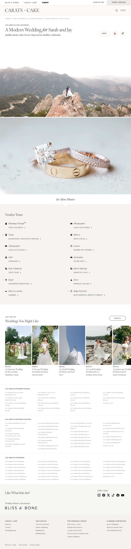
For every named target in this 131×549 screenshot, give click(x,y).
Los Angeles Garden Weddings (80, 467)
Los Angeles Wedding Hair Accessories (111, 424)
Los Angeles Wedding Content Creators (15, 445)
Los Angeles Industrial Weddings (16, 476)
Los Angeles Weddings (35, 18)
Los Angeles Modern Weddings (15, 479)
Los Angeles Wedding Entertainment (12, 440)
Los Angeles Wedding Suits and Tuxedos (113, 432)
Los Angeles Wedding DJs (111, 442)
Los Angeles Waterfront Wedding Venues (114, 399)
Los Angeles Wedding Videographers (45, 441)
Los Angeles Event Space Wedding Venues (13, 399)
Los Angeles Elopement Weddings (49, 470)
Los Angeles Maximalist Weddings (114, 461)
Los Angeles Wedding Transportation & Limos (13, 435)
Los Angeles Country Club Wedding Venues (46, 394)
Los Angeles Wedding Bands (112, 439)
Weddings (8, 18)
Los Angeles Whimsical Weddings (114, 470)
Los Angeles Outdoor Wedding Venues (113, 394)
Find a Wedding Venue (114, 530)
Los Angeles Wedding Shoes (79, 446)
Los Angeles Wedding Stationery (48, 423)
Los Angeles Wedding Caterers (48, 445)
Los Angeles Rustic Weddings (47, 461)
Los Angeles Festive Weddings (113, 473)
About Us (8, 524)
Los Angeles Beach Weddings (80, 473)
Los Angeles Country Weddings (48, 479)
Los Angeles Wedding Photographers (45, 433)
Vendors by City (108, 445)
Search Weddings (113, 524)
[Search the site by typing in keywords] (115, 10)
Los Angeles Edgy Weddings (14, 470)
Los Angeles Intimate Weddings (48, 467)
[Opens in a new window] (12, 2)
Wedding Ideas (40, 533)
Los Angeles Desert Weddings (80, 461)
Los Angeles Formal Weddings (15, 473)
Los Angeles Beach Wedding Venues (79, 394)
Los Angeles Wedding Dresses (80, 443)
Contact (7, 527)
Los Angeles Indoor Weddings (47, 473)
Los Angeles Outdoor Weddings (48, 476)
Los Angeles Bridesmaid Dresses (114, 428)
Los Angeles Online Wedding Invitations (14, 429)
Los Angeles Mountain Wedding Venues (80, 409)
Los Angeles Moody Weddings (113, 467)
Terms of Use (23, 545)
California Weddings (19, 18)
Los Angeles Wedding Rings (112, 436)
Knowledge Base (10, 530)
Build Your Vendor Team (115, 527)
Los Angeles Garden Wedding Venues (80, 404)
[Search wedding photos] (45, 2)
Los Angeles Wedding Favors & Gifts (15, 424)
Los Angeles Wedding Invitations (81, 423)
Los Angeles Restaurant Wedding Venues (49, 409)
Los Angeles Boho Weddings (14, 461)
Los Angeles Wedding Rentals (80, 437)
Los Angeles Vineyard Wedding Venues (15, 404)
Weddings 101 (40, 530)
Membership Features (74, 527)
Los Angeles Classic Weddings (15, 467)
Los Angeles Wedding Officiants (80, 440)
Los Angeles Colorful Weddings (80, 479)
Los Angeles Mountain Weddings (81, 470)
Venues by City (108, 403)
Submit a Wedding (42, 527)
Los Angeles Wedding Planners (48, 429)
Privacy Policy (35, 545)
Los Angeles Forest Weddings (80, 464)
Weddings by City (109, 476)
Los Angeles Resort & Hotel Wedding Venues (14, 394)
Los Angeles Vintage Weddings (48, 464)
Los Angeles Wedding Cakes (47, 448)
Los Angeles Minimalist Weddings (114, 464)
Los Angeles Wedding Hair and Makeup (80, 427)
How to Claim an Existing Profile (78, 533)
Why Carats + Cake (74, 524)
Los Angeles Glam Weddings (14, 464)
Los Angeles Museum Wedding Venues (48, 404)
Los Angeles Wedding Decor (79, 434)
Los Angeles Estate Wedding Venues (14, 409)
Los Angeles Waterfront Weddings (81, 476)
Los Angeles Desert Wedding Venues (79, 399)
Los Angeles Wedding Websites (48, 426)
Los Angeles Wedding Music (79, 431)
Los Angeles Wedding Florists (47, 437)
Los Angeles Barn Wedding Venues (47, 399)
